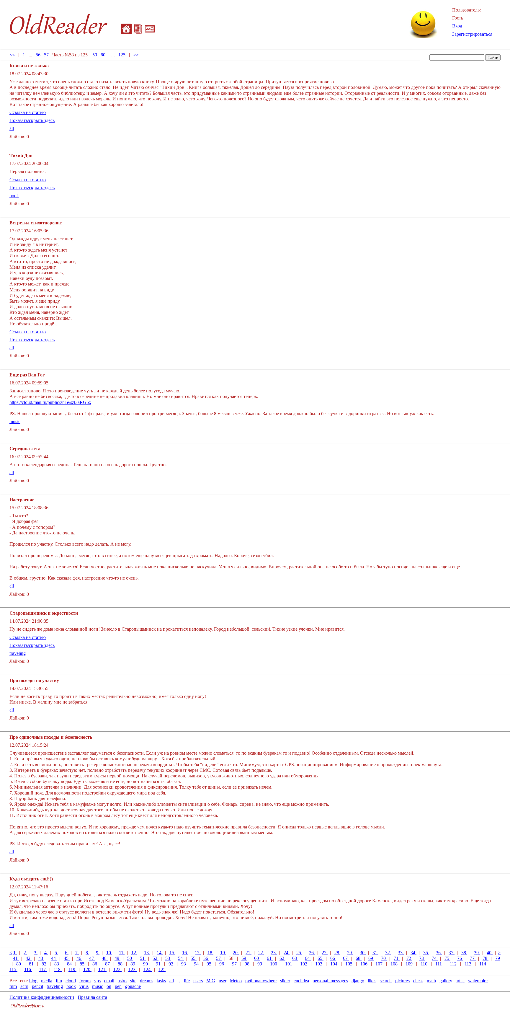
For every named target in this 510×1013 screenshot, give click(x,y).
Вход (457, 25)
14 (160, 952)
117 (43, 969)
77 (473, 958)
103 (319, 963)
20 (236, 952)
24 (287, 952)
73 (422, 958)
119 (72, 969)
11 (122, 952)
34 (413, 952)
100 (274, 963)
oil (109, 986)
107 (379, 963)
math (431, 980)
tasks (161, 980)
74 (435, 958)
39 (477, 952)
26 (312, 952)
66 (333, 958)
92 (171, 963)
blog (33, 980)
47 (92, 958)
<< (12, 54)
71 (397, 958)
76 (460, 958)
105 (349, 963)
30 (363, 952)
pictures (402, 980)
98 (248, 963)
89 (133, 963)
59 (94, 54)
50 (130, 958)
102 (304, 963)
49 (117, 958)
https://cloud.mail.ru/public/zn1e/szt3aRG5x (50, 402)
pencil (37, 986)
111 (439, 963)
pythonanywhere (261, 980)
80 (19, 963)
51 (143, 958)
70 (384, 958)
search (386, 980)
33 (401, 952)
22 (261, 952)
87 (108, 963)
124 (147, 969)
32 (388, 952)
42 (29, 958)
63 (295, 958)
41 (16, 958)
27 (325, 952)
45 (67, 958)
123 (132, 969)
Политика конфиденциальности (41, 997)
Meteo (236, 980)
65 (320, 958)
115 (13, 969)
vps (97, 980)
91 (159, 963)
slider (285, 980)
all (11, 128)
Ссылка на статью (27, 112)
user (222, 980)
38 (464, 952)
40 (490, 952)
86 (95, 963)
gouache (133, 986)
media (46, 980)
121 (102, 969)
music (14, 421)
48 (105, 958)
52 (155, 958)
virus (84, 986)
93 (184, 963)
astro (122, 980)
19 (223, 952)
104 (334, 963)
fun (59, 980)
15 (172, 952)
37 (452, 952)
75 (447, 958)
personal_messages (330, 980)
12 (134, 952)
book (14, 195)
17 (198, 952)
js (178, 980)
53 (168, 958)
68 (359, 958)
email (109, 980)
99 (260, 963)
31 (375, 952)
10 (109, 952)
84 (70, 963)
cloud (71, 980)
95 (209, 963)
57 (46, 54)
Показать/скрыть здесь (32, 120)
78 (485, 958)
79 (497, 958)
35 (426, 952)
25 (299, 952)
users (198, 980)
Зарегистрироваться (472, 34)
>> (136, 54)
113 (469, 963)
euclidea (301, 980)
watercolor (478, 980)
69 (371, 958)
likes (372, 980)
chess (418, 980)
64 (308, 958)
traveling (17, 653)
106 (364, 963)
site (133, 980)
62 (282, 958)
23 (274, 952)
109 (410, 963)
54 (181, 958)
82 (45, 963)
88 (121, 963)
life (187, 980)
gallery (445, 980)
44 (54, 958)
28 (337, 952)
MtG (210, 980)
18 (210, 952)
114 (483, 963)
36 (439, 952)
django (358, 980)
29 (350, 952)
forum (85, 980)
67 (346, 958)
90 (146, 963)
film (13, 986)
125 (121, 54)
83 (57, 963)
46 (79, 958)
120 (87, 969)
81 (32, 963)
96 (222, 963)
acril (24, 986)
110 (425, 963)
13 (147, 952)
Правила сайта (92, 997)
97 (235, 963)
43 (41, 958)
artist (460, 980)
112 (454, 963)
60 (103, 54)
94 (197, 963)
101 (289, 963)
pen (118, 986)
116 (28, 969)
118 (58, 969)
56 (38, 54)
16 (185, 952)
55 (194, 958)
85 (83, 963)
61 (270, 958)
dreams (146, 980)
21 (248, 952)
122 (117, 969)
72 (409, 958)
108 (394, 963)
